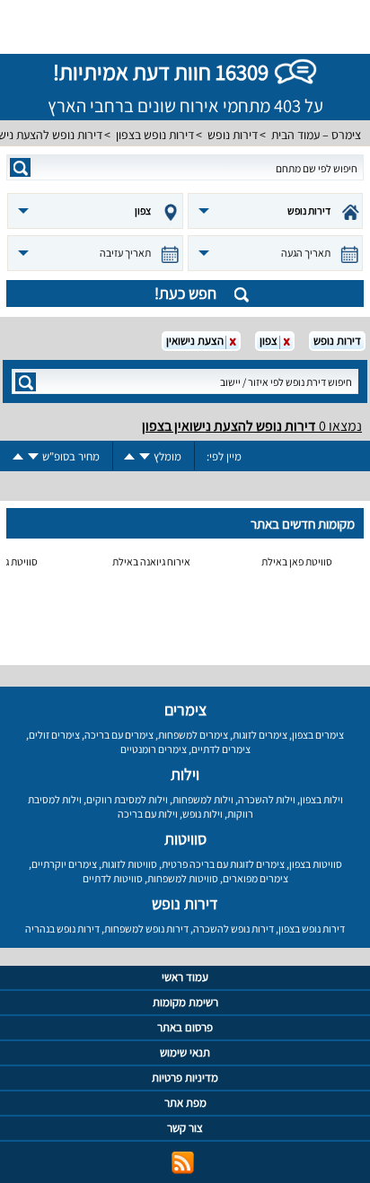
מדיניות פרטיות (185, 1077)
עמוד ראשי (185, 977)
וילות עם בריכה (148, 813)
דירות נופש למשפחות (146, 928)
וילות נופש (202, 813)
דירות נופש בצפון (155, 135)
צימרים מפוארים (255, 878)
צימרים (185, 709)
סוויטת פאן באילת (296, 561)
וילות (185, 774)
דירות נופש (232, 135)
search (20, 167)
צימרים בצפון (318, 734)
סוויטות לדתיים (113, 878)
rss (183, 1163)
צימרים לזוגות (260, 734)
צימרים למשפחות (193, 734)
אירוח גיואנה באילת (151, 561)
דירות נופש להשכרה (233, 928)
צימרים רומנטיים (153, 749)
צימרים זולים (54, 734)
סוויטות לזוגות (129, 864)
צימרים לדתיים (221, 749)
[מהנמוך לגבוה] (129, 456)
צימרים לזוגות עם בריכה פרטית (223, 864)
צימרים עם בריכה (119, 734)
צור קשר (185, 1127)
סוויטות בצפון (315, 864)
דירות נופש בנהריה (62, 928)
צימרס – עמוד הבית (316, 135)
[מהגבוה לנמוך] (144, 456)
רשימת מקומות (185, 1002)
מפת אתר (185, 1102)
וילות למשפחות (202, 799)
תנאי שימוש (185, 1052)
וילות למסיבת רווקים (127, 799)
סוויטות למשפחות (182, 878)
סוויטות (185, 838)
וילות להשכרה (266, 799)
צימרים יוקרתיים (64, 864)
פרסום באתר (185, 1027)
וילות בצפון (321, 799)
